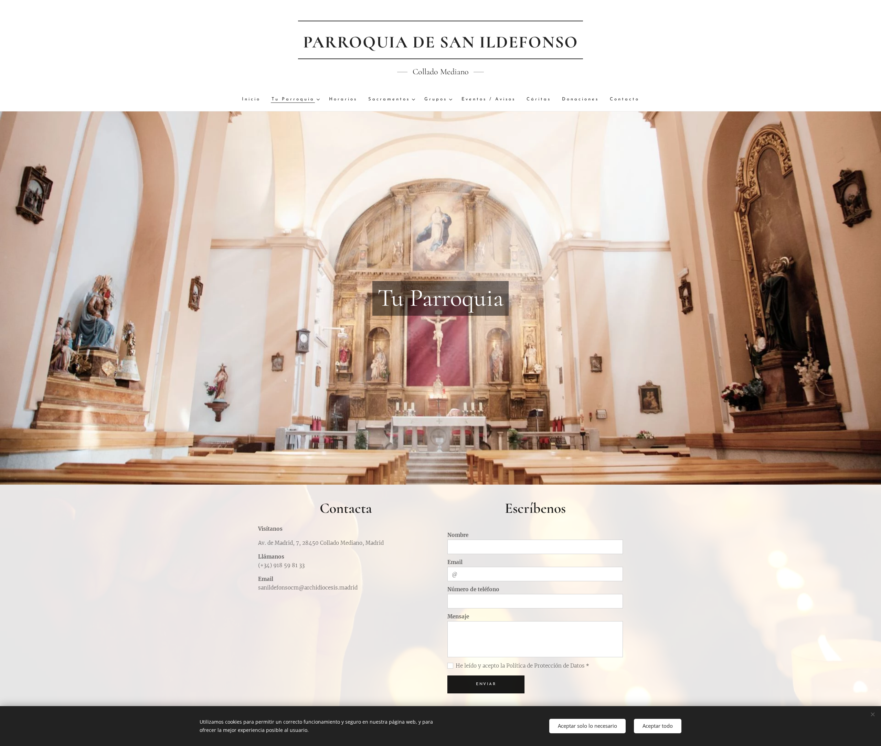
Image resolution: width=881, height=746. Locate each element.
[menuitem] (254, 99)
